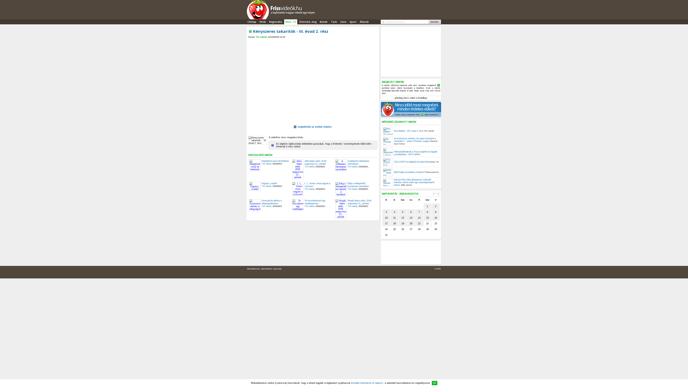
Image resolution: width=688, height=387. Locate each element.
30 (435, 229)
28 (419, 229)
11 (394, 217)
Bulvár (324, 21)
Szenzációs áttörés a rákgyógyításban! (272, 202)
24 (386, 229)
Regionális (275, 21)
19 (403, 223)
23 (435, 223)
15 (427, 217)
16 (435, 217)
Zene (343, 21)
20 (411, 223)
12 (403, 217)
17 (386, 223)
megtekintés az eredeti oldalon (315, 126)
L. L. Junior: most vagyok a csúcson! (317, 185)
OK (434, 383)
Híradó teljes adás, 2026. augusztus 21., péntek (360, 202)
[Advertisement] (313, 41)
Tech (334, 21)
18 (394, 223)
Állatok (364, 21)
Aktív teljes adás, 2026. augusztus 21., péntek (316, 162)
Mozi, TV (290, 21)
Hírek (262, 21)
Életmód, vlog (308, 21)
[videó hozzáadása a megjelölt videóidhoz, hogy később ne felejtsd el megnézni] (250, 31)
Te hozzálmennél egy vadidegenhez (315, 202)
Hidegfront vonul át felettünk (275, 161)
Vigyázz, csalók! (269, 183)
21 (419, 223)
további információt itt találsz (367, 383)
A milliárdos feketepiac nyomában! (358, 162)
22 (427, 223)
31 (386, 235)
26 (403, 229)
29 (427, 229)
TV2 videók (261, 37)
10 (386, 217)
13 (411, 217)
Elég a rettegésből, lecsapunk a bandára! (358, 185)
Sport (353, 21)
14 (419, 217)
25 (394, 229)
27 (411, 229)
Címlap (251, 21)
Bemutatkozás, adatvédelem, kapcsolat (264, 269)
